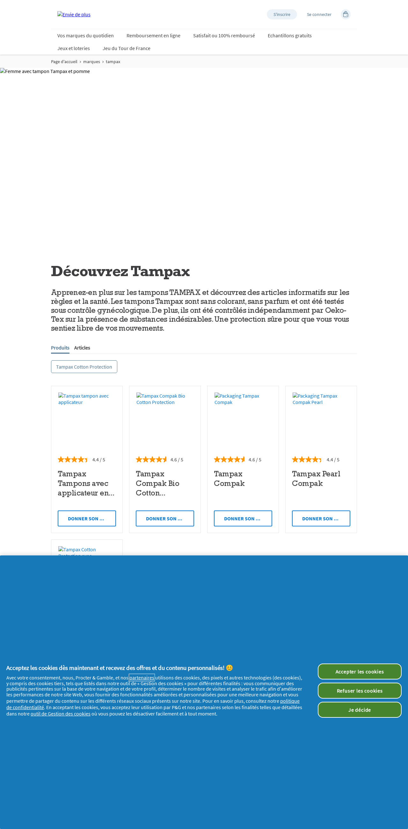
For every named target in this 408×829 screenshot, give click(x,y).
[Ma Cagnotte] (346, 14)
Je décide (359, 710)
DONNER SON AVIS (89, 518)
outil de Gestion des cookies (61, 713)
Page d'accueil (64, 61)
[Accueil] (74, 14)
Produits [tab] (60, 347)
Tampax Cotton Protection (84, 366)
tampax (113, 61)
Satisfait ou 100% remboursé (224, 35)
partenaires (141, 677)
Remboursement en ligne (153, 35)
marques (91, 61)
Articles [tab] (82, 347)
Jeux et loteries (73, 48)
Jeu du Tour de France (126, 48)
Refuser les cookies (360, 690)
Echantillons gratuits (290, 35)
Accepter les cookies (360, 671)
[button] (282, 14)
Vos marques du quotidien (85, 35)
